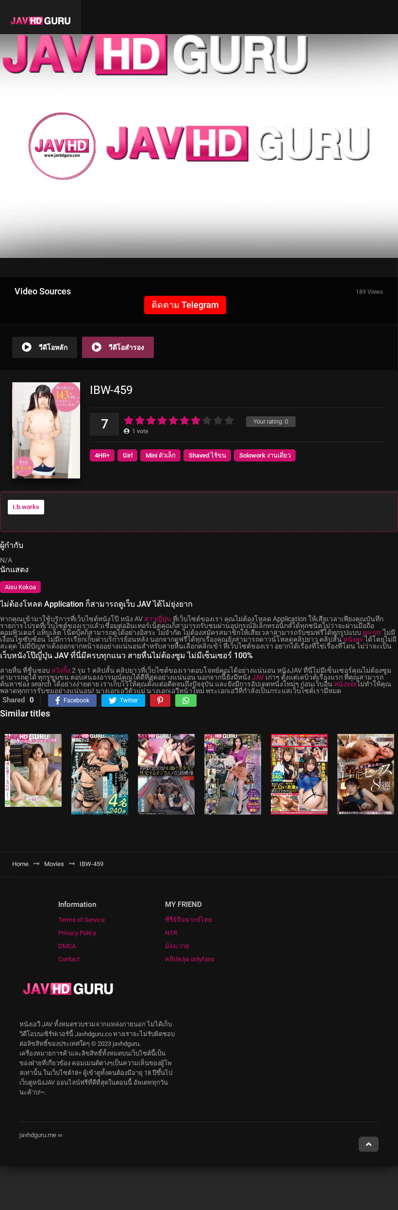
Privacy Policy (77, 933)
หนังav (353, 639)
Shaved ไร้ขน (207, 455)
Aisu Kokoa (20, 587)
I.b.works (26, 507)
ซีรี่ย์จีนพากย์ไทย (188, 919)
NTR (171, 933)
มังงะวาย (177, 946)
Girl (128, 455)
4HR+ (102, 455)
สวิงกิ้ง (60, 670)
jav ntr (372, 632)
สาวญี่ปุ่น (157, 619)
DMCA (67, 946)
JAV (258, 677)
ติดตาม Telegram (185, 305)
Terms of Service (81, 919)
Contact (69, 959)
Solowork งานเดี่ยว (265, 455)
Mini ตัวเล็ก (161, 455)
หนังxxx (345, 684)
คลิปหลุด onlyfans (190, 959)
